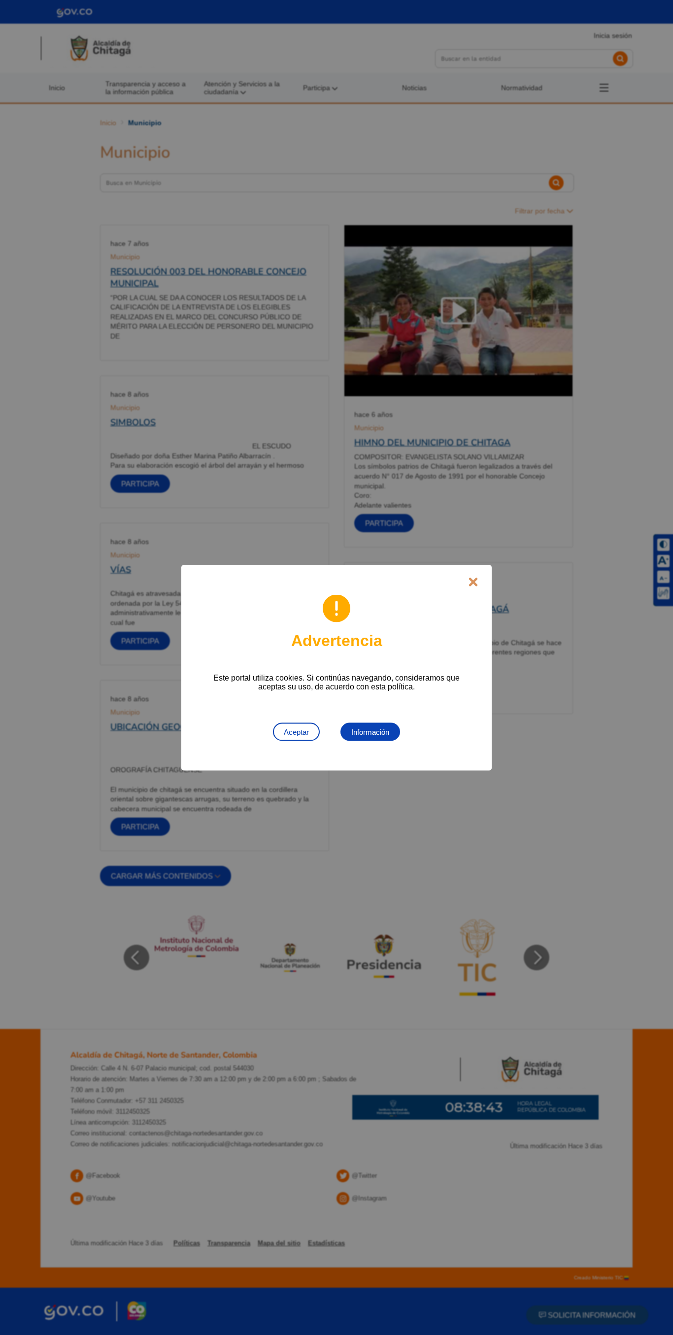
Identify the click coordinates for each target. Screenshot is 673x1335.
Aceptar (296, 731)
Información (370, 731)
